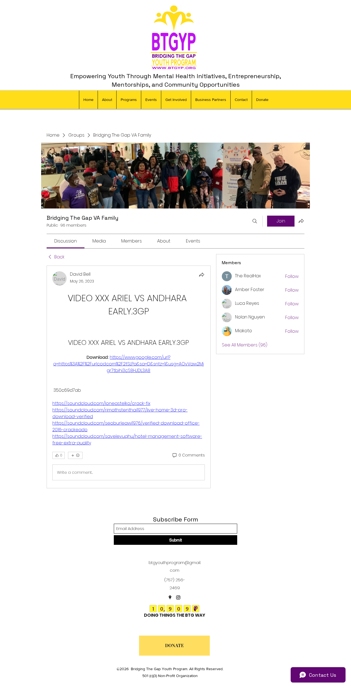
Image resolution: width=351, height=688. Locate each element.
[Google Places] (170, 597)
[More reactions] (75, 455)
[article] (129, 377)
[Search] (254, 221)
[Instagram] (178, 597)
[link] (65, 241)
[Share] (201, 274)
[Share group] (301, 221)
